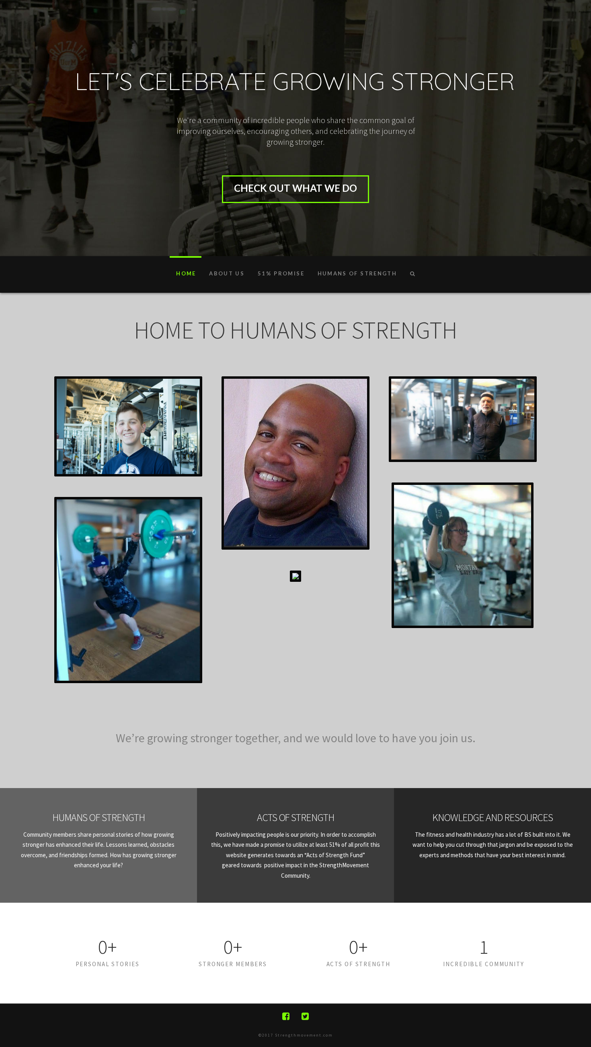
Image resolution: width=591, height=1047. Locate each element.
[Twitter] (305, 1016)
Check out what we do (295, 188)
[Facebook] (285, 1016)
